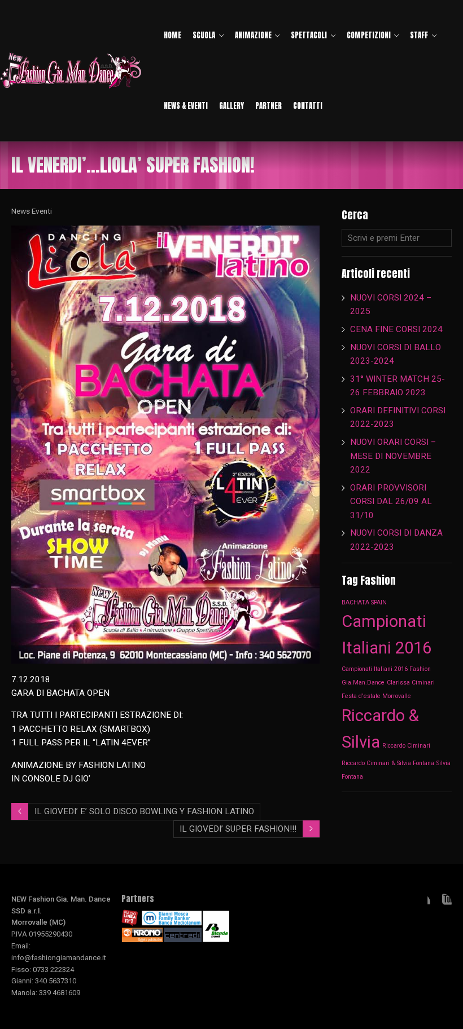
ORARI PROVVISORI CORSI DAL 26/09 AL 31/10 (391, 501)
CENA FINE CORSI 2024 (396, 329)
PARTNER (268, 105)
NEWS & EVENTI (186, 105)
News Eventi (31, 210)
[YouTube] (443, 903)
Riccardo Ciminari (406, 745)
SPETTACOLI (309, 35)
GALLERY (231, 105)
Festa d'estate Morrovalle (376, 696)
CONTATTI (307, 105)
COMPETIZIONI (369, 35)
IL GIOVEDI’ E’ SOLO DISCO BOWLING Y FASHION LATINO (144, 811)
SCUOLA (204, 35)
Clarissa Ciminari (411, 682)
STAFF (419, 35)
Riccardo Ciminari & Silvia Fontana (388, 763)
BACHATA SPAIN (364, 602)
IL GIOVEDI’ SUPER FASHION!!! (238, 829)
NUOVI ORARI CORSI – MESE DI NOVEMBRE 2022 (393, 456)
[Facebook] (421, 903)
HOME (172, 35)
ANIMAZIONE (253, 35)
